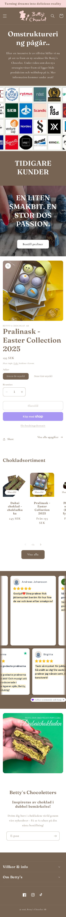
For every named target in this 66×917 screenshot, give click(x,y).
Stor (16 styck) (45, 377)
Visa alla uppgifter (48, 437)
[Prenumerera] (55, 836)
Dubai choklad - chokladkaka (15, 508)
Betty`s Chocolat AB (36, 909)
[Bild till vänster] (25, 544)
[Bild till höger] (40, 544)
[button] (5, 16)
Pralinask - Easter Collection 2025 (42, 508)
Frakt (16, 363)
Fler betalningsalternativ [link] (33, 425)
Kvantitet (7, 384)
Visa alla (33, 554)
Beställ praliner (33, 244)
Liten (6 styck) (18, 377)
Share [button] (10, 439)
